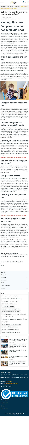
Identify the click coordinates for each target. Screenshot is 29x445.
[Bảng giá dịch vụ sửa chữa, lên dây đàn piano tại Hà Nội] (4, 352)
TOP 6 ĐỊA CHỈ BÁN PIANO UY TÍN (10, 327)
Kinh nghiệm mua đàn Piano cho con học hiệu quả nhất (14, 314)
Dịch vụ (2, 288)
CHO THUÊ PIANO (14, 301)
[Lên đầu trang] (27, 439)
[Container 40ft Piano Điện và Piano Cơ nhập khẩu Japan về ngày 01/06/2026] (4, 346)
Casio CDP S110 (5, 298)
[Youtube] (7, 386)
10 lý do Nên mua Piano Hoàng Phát (10, 296)
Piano (25, 319)
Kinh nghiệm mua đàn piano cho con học (11, 311)
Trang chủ (3, 274)
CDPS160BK (5, 301)
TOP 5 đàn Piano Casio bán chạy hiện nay (11, 324)
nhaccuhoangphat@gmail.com (11, 383)
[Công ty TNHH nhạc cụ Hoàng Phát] (13, 2)
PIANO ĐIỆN (5, 321)
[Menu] (1, 2)
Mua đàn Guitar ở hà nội (7, 316)
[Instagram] (10, 386)
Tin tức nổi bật (5, 337)
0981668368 (9, 381)
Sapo (19, 414)
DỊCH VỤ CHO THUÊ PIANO (8, 306)
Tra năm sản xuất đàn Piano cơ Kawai (10, 329)
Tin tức (2, 282)
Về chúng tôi (4, 280)
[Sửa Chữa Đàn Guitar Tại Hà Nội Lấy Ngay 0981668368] (4, 356)
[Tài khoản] (25, 2)
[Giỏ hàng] (28, 2)
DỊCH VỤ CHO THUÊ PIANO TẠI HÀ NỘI (11, 309)
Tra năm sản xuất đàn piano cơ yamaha (11, 332)
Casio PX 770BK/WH (15, 298)
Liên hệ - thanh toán (5, 285)
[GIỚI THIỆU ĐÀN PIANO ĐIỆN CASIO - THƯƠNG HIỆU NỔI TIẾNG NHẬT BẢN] (4, 363)
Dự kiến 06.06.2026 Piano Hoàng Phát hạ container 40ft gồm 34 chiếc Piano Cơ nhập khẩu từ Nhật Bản (18, 341)
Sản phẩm (3, 277)
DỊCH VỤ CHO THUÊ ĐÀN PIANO (9, 303)
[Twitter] (4, 386)
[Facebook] (1, 386)
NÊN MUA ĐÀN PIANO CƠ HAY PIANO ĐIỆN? (12, 319)
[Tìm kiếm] (3, 2)
